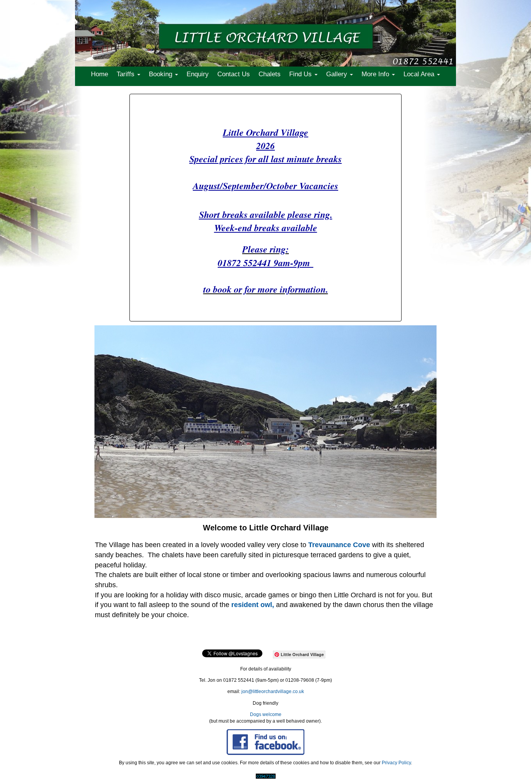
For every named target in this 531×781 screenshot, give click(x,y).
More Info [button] (376, 74)
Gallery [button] (337, 74)
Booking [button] (161, 74)
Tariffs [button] (126, 74)
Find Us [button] (301, 74)
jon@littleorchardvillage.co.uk (272, 691)
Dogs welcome (265, 714)
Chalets (270, 74)
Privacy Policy (396, 762)
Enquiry (198, 74)
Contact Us (233, 74)
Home (99, 74)
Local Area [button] (419, 74)
